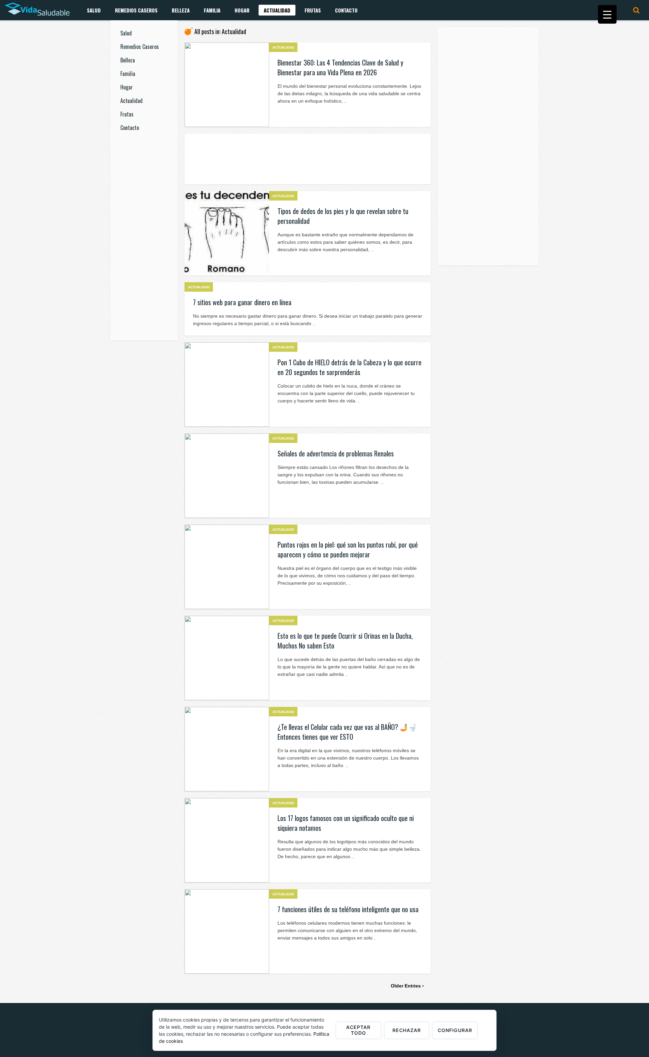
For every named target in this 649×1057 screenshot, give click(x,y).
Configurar (455, 1030)
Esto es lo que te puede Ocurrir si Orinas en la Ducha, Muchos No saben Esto (345, 641)
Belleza (181, 10)
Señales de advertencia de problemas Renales (336, 453)
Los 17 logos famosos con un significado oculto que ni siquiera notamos (346, 823)
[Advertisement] (144, 241)
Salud (94, 10)
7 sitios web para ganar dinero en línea (242, 302)
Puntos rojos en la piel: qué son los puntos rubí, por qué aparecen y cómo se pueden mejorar (348, 549)
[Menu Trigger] (607, 14)
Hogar (242, 10)
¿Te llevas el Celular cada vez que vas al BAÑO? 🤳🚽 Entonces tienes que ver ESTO (347, 732)
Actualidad (277, 10)
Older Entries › (407, 985)
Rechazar (406, 1030)
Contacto (346, 10)
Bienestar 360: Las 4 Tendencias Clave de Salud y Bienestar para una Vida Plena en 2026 (340, 67)
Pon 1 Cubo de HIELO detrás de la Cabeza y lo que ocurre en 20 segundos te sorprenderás (350, 367)
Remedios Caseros (136, 10)
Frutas (313, 10)
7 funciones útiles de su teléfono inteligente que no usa (348, 909)
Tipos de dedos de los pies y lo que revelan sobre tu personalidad (343, 216)
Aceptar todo (358, 1030)
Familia (212, 10)
